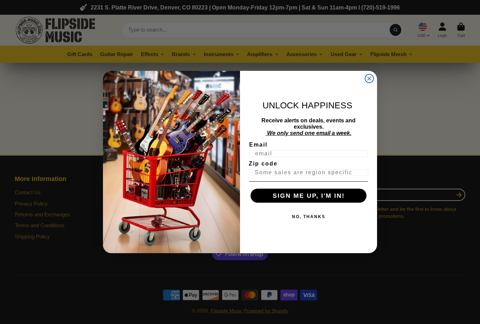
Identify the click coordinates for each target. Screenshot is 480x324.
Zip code (263, 164)
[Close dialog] (369, 78)
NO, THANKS (308, 216)
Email (258, 145)
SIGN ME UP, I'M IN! (309, 195)
